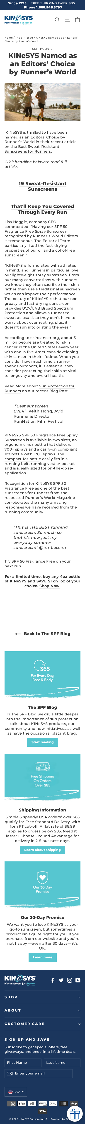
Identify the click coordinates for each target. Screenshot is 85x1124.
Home (9, 37)
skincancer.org (44, 338)
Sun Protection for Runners (40, 388)
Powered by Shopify (63, 1119)
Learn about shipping (42, 850)
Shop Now (49, 586)
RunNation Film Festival (39, 421)
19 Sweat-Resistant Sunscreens (42, 186)
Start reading (43, 742)
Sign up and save (27, 1040)
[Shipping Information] (42, 778)
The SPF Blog (24, 37)
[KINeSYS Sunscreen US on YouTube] (77, 980)
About (13, 1010)
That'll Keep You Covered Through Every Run (42, 209)
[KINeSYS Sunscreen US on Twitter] (61, 980)
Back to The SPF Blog (46, 633)
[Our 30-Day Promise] (42, 885)
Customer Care (25, 1024)
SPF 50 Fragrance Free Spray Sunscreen (36, 229)
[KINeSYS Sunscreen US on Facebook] (52, 980)
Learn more (42, 957)
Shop (11, 997)
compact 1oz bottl (22, 459)
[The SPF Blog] (42, 675)
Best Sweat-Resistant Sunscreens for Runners (32, 149)
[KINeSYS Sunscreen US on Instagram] (69, 980)
